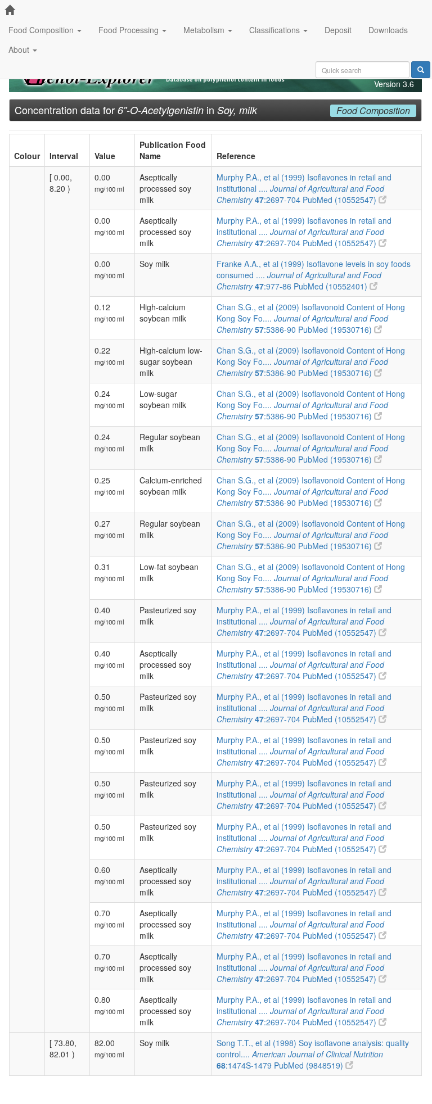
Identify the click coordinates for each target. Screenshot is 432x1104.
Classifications (275, 29)
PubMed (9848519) (309, 1065)
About (20, 49)
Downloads (388, 29)
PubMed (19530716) (336, 329)
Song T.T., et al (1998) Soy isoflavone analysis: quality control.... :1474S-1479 (313, 1054)
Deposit (338, 29)
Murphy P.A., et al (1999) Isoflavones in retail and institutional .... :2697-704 (304, 188)
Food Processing (129, 29)
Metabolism (205, 29)
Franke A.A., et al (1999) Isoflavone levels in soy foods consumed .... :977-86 (314, 275)
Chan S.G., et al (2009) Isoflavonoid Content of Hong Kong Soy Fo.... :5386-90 (311, 318)
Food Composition (42, 29)
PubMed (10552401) (332, 286)
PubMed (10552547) (341, 199)
